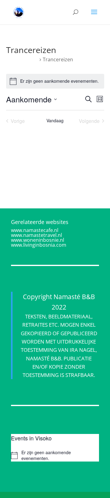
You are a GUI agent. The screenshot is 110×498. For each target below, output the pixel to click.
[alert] (55, 81)
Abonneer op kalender (52, 141)
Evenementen (22, 59)
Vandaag (55, 121)
